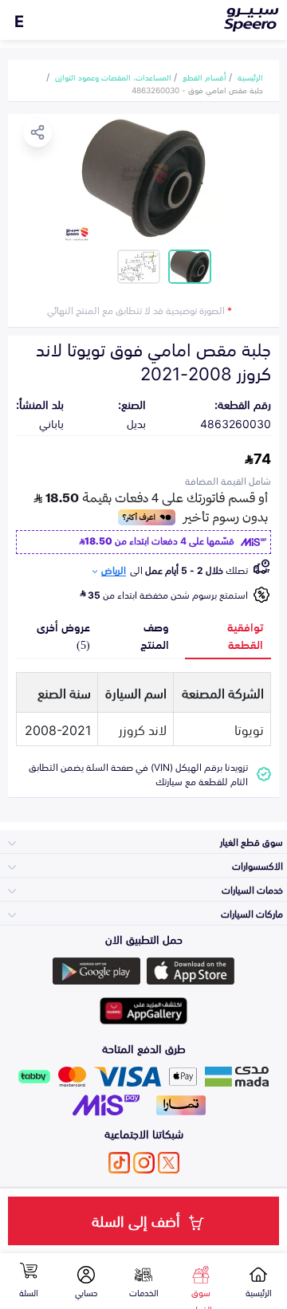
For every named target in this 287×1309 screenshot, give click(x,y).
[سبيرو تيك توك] (119, 1162)
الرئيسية (250, 77)
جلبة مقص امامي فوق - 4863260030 (197, 89)
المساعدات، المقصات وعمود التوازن (113, 77)
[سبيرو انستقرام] (144, 1162)
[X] (168, 1162)
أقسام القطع (204, 77)
